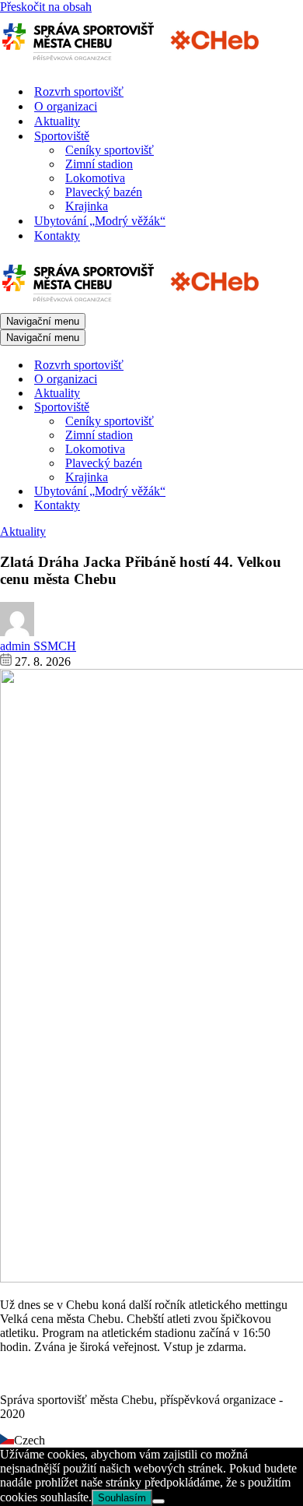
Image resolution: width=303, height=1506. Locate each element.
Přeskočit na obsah (46, 6)
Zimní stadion (99, 164)
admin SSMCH (38, 646)
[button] (151, 1441)
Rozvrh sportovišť (79, 91)
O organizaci (65, 106)
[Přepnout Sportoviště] (272, 407)
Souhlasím (122, 1498)
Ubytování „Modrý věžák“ (99, 220)
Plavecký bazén (103, 192)
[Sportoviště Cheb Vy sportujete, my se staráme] (136, 64)
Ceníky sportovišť (109, 150)
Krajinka (86, 206)
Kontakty (57, 235)
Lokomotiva (95, 178)
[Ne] (158, 1501)
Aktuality (57, 121)
